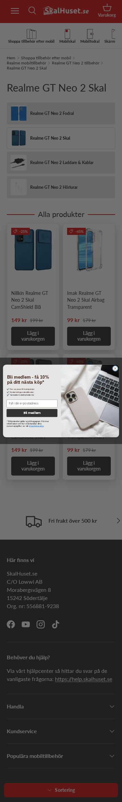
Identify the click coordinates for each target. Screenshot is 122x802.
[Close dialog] (115, 368)
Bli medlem (31, 413)
